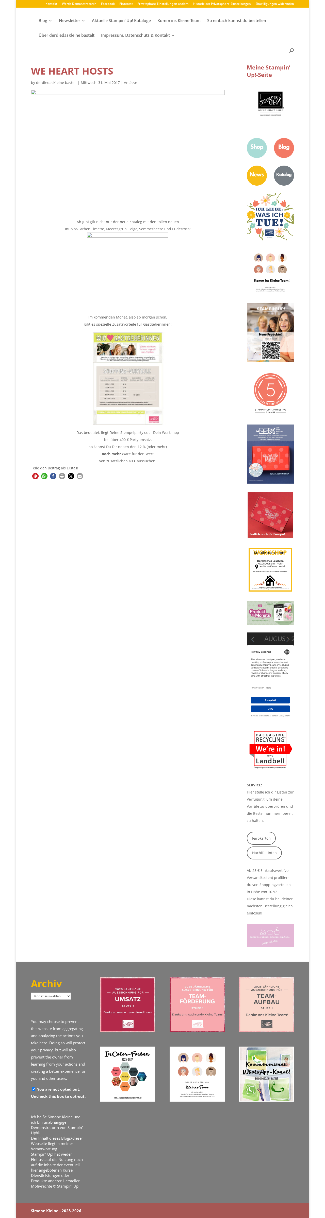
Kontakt (51, 4)
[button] (35, 476)
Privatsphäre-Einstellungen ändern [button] (163, 4)
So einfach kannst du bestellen (236, 21)
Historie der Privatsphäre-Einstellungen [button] (222, 4)
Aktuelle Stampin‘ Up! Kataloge (121, 21)
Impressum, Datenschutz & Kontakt (135, 35)
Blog (43, 21)
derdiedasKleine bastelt (56, 82)
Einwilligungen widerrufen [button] (274, 4)
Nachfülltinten (264, 852)
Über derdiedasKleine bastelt (66, 35)
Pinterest (126, 4)
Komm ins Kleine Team (179, 21)
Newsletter (69, 21)
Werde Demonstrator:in (79, 4)
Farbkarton (261, 838)
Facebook (108, 4)
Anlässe (130, 82)
